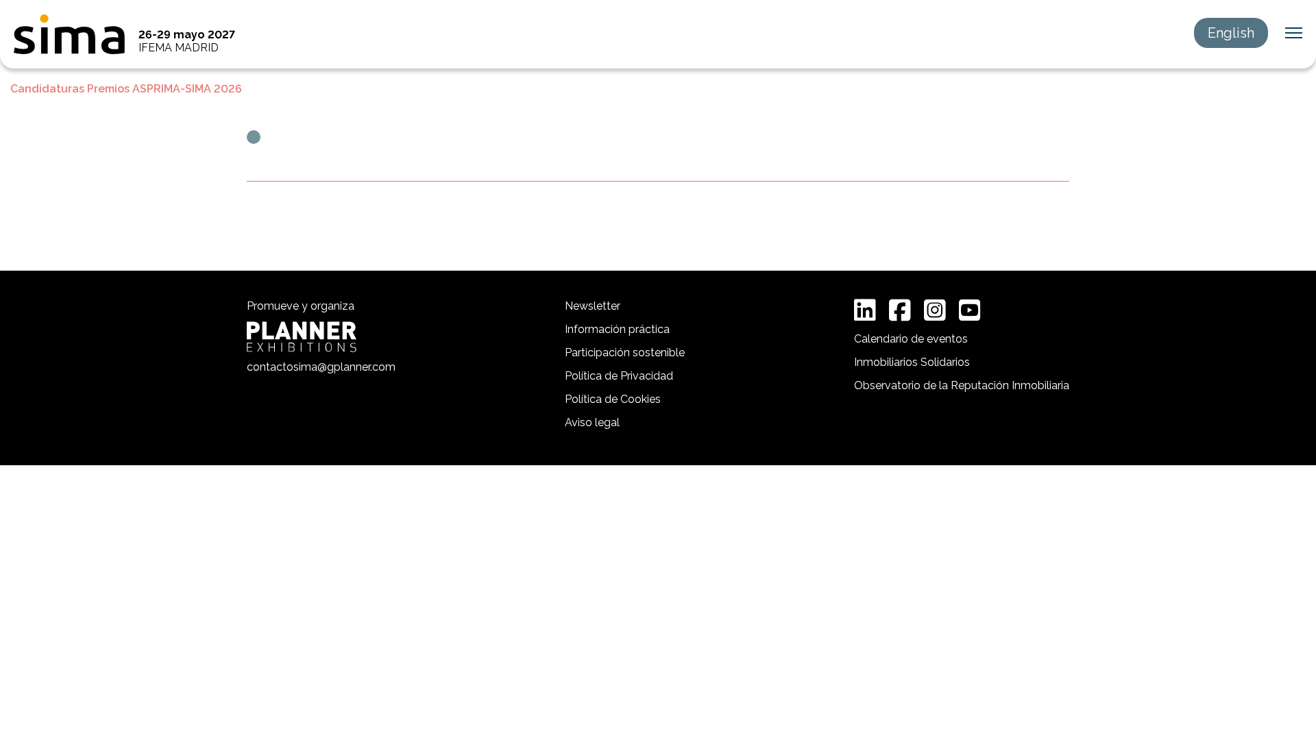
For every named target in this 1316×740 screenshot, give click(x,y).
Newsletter (592, 305)
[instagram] (935, 310)
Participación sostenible (625, 352)
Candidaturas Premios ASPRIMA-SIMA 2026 (126, 88)
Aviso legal (592, 422)
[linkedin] (865, 310)
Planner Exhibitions (301, 336)
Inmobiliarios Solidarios (912, 362)
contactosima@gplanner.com (321, 366)
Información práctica (617, 329)
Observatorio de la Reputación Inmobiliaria (961, 385)
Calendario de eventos (911, 338)
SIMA (69, 34)
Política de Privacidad (619, 375)
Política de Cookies (613, 399)
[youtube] (970, 310)
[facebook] (900, 310)
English (1231, 33)
